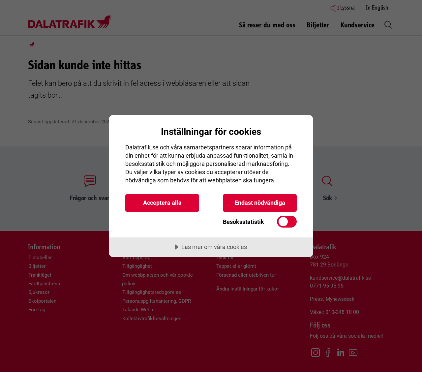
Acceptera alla (162, 202)
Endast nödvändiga (260, 202)
